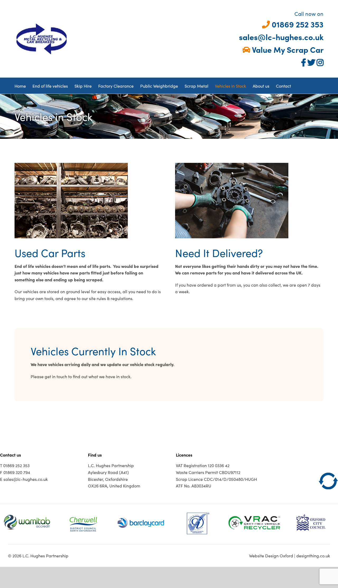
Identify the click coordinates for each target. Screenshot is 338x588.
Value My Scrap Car (286, 49)
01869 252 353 (296, 24)
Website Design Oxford (271, 555)
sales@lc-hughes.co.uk (280, 36)
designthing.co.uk (313, 555)
